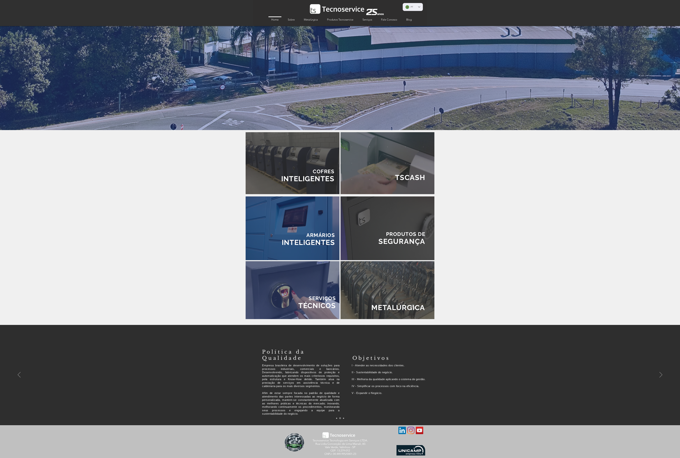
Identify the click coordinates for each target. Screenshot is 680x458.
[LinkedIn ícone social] (402, 430)
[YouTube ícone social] (419, 430)
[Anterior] (19, 375)
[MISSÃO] (337, 418)
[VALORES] (343, 418)
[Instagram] (411, 430)
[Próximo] (660, 375)
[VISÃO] (340, 418)
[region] (292, 163)
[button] (291, 17)
